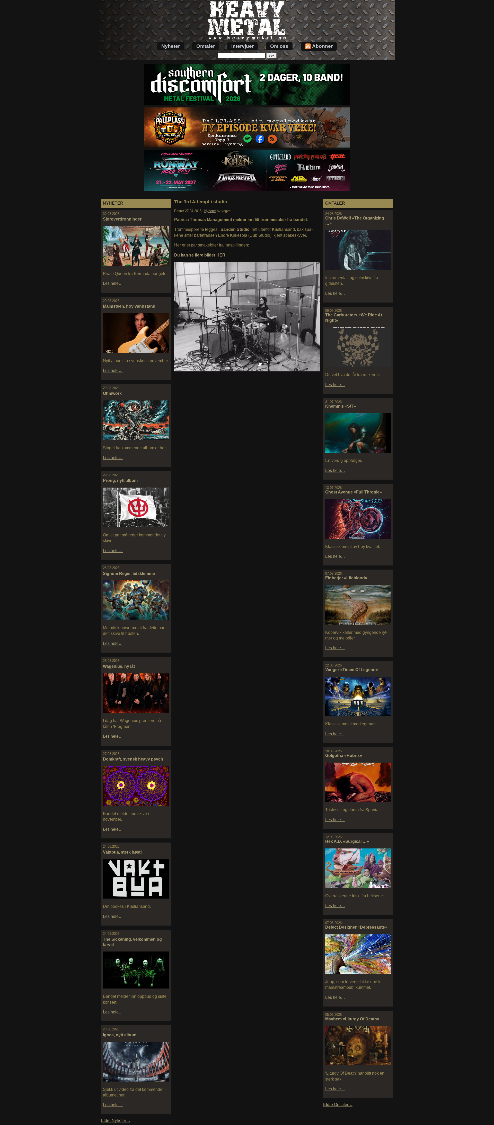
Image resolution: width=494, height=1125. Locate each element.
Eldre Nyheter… (115, 1120)
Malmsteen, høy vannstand (129, 306)
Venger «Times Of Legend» (351, 669)
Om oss (279, 46)
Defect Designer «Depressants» (356, 927)
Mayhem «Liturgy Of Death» (352, 1019)
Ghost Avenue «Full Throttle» (353, 492)
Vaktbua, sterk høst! (122, 852)
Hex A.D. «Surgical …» (347, 841)
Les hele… (113, 283)
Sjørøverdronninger (122, 219)
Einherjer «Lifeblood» (346, 578)
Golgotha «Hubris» (343, 755)
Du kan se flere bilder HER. (200, 255)
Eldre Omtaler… (337, 1104)
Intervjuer (242, 46)
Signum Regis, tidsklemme (129, 573)
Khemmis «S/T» (340, 406)
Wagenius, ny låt (119, 666)
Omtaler (205, 46)
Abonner (322, 46)
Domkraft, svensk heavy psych (133, 759)
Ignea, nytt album (119, 1035)
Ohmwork (112, 393)
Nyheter (170, 46)
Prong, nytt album (120, 480)
